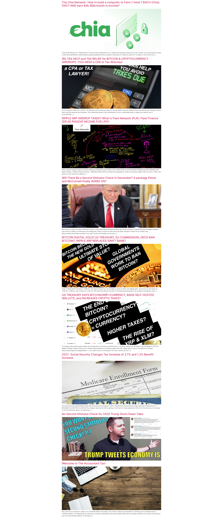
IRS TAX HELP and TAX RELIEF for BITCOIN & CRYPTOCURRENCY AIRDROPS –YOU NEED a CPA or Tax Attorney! (105, 60)
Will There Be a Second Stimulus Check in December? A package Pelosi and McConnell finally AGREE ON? (109, 179)
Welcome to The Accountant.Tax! (84, 463)
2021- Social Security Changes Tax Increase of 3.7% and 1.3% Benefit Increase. (108, 356)
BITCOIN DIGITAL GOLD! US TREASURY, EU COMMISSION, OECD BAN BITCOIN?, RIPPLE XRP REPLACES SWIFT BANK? (108, 239)
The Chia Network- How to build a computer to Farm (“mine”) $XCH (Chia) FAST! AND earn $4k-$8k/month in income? (110, 4)
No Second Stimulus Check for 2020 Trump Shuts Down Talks (102, 414)
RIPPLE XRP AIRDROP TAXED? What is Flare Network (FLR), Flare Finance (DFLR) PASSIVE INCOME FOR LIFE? (110, 120)
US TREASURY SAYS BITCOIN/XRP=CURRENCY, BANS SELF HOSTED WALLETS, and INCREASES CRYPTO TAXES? (108, 296)
